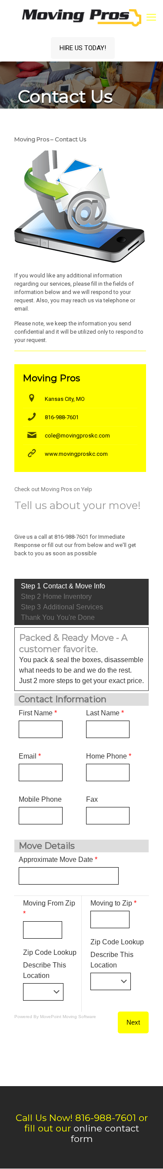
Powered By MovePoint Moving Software (55, 1016)
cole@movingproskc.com (77, 435)
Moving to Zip (113, 903)
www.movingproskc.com (76, 454)
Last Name (105, 713)
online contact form (105, 1133)
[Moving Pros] (81, 17)
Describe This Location (44, 970)
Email (30, 756)
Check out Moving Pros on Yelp (53, 489)
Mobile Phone (40, 799)
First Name (38, 713)
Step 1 (63, 586)
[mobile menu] (151, 17)
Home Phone (108, 756)
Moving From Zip (49, 908)
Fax (92, 799)
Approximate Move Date (58, 859)
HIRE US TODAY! (83, 48)
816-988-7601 (62, 417)
